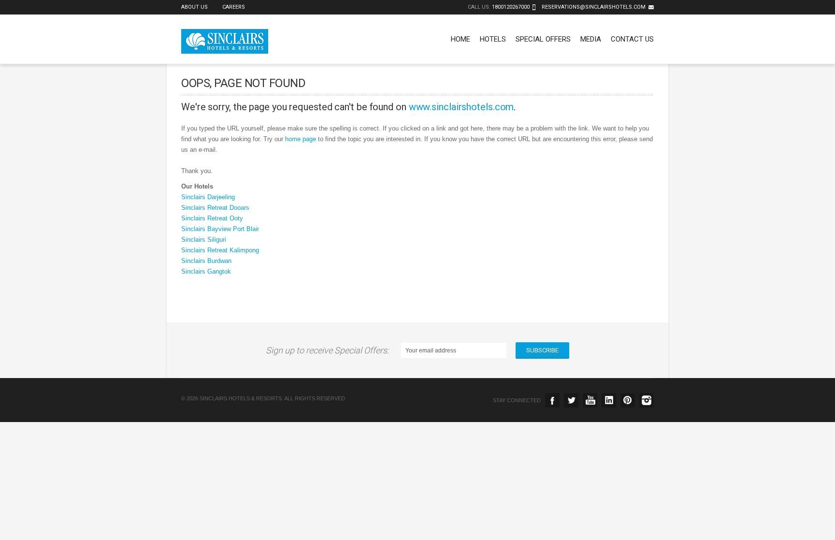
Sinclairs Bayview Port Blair (220, 229)
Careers (233, 7)
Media (590, 39)
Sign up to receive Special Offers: (329, 350)
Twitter (571, 400)
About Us (194, 7)
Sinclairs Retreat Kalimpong (220, 250)
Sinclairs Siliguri (203, 239)
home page (300, 139)
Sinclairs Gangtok (206, 271)
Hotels (493, 39)
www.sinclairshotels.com (461, 107)
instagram (646, 400)
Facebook (552, 400)
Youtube (590, 400)
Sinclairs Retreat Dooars (215, 207)
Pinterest (627, 400)
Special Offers (543, 39)
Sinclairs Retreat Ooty (212, 218)
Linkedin (609, 400)
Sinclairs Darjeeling (208, 197)
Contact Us (632, 39)
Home (460, 39)
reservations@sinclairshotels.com (594, 7)
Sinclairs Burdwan (206, 260)
